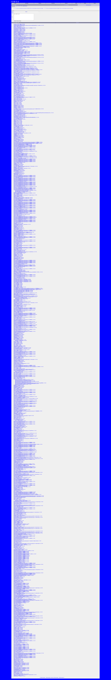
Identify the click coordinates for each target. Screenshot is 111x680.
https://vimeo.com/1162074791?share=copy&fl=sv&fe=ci (21, 493)
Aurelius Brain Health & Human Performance (19, 157)
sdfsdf (14, 452)
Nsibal (16, 560)
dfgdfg (14, 593)
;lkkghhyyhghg (15, 500)
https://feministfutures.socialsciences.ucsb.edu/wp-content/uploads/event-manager (24, 576)
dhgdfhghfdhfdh (16, 117)
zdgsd (14, 38)
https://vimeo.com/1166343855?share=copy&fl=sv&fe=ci (21, 173)
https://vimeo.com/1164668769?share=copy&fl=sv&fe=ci (21, 322)
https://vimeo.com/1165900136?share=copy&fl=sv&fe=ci (21, 232)
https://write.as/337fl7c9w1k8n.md (18, 75)
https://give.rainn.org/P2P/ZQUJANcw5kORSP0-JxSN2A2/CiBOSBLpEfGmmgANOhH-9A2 (25, 67)
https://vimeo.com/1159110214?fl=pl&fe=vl (19, 625)
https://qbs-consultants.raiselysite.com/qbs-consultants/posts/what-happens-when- (24, 55)
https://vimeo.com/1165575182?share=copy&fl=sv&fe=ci (21, 263)
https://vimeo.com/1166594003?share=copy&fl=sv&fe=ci (21, 168)
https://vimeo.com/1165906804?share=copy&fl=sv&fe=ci (21, 222)
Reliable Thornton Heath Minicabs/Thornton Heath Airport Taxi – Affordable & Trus (24, 124)
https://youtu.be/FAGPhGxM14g (18, 621)
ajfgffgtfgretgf (15, 671)
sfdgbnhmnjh (15, 54)
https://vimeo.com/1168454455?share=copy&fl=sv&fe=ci (21, 53)
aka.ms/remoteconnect (17, 549)
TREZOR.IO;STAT (16, 123)
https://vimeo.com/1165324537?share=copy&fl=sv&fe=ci (21, 277)
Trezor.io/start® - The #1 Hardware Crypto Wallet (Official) (21, 169)
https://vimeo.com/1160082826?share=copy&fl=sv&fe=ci (21, 579)
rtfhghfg (15, 499)
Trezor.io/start (15, 373)
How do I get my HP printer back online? (19, 209)
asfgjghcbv (15, 46)
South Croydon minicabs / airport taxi (18, 342)
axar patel (15, 39)
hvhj (14, 431)
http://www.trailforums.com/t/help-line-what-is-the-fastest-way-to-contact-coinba (24, 486)
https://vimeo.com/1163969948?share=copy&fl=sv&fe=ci (21, 377)
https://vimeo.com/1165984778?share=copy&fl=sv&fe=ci (21, 212)
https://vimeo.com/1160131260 (17, 564)
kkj (14, 106)
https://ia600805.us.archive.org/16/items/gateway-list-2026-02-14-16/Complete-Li (24, 300)
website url (15, 131)
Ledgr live (15, 488)
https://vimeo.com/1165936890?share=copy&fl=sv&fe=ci (21, 217)
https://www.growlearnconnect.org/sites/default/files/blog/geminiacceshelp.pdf (23, 636)
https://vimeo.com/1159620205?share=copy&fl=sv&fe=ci (21, 601)
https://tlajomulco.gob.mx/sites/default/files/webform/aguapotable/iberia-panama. (24, 470)
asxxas (15, 464)
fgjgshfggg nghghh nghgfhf (17, 317)
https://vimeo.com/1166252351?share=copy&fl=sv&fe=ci (21, 198)
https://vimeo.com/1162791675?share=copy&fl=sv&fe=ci (21, 445)
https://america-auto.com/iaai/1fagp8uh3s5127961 (20, 587)
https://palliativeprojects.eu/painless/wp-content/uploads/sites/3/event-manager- (24, 506)
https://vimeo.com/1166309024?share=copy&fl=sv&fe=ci (21, 191)
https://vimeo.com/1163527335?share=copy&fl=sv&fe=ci (21, 415)
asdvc (14, 68)
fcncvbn (15, 82)
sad (14, 558)
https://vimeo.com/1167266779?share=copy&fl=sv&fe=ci (21, 125)
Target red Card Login (17, 394)
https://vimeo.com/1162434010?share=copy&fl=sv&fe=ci (21, 468)
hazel (14, 370)
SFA (14, 121)
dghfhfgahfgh (15, 348)
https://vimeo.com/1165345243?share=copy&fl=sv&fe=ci (21, 273)
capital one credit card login (18, 396)
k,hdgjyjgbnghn (16, 616)
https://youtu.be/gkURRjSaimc (17, 600)
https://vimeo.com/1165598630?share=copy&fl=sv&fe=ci (21, 257)
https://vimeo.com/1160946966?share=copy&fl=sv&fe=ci (21, 550)
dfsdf (14, 184)
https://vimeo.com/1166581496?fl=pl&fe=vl (19, 156)
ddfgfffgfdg (15, 146)
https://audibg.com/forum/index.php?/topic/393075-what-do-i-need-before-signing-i (24, 484)
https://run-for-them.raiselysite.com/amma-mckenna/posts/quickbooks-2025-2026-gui (24, 154)
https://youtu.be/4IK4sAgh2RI (17, 536)
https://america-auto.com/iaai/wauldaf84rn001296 (20, 586)
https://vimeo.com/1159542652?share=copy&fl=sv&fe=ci (21, 611)
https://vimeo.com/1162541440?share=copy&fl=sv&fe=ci (21, 454)
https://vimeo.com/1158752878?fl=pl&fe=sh (19, 646)
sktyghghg (15, 640)
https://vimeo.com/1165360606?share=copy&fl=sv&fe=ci (21, 259)
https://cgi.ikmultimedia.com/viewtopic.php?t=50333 (52, 20)
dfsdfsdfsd (15, 369)
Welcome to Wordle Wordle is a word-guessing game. (20, 562)
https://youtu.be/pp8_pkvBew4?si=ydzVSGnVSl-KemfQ (21, 548)
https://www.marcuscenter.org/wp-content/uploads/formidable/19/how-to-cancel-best (24, 517)
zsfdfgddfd (15, 175)
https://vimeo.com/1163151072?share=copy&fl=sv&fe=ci (21, 433)
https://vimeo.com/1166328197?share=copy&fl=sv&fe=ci (21, 190)
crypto (14, 159)
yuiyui (14, 591)
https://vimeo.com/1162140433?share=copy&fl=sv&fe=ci (21, 479)
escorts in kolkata (16, 437)
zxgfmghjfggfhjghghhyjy (17, 501)
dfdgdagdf (15, 133)
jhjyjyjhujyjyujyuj (16, 344)
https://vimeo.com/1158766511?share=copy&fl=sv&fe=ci (21, 647)
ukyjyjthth (15, 677)
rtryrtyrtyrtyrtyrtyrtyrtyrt (16, 275)
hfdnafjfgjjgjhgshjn (16, 346)
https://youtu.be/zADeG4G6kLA (18, 485)
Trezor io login (15, 144)
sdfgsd (14, 305)
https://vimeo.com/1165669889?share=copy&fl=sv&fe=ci (21, 242)
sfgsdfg (15, 297)
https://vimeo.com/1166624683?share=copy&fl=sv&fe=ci (21, 158)
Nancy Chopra (15, 635)
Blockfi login (15, 571)
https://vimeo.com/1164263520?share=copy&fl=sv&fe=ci (21, 363)
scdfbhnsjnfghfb (16, 372)
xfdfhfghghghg (15, 674)
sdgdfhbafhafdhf (16, 239)
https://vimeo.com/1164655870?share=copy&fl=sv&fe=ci (21, 325)
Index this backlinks (16, 631)
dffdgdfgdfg (15, 179)
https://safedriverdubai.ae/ (18, 203)
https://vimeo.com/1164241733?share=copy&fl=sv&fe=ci (21, 364)
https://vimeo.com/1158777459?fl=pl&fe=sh (19, 645)
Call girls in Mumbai (16, 318)
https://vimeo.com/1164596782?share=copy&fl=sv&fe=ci (21, 335)
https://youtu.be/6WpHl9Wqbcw (18, 608)
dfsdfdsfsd (15, 84)
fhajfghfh (15, 265)
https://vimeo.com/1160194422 (17, 563)
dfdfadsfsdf (15, 245)
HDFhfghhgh (15, 266)
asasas (15, 109)
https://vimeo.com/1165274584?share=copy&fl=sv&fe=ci (21, 280)
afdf (14, 150)
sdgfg (14, 83)
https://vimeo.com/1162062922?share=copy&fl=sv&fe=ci (21, 496)
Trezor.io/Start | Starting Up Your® (18, 498)
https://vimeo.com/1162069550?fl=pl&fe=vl (19, 491)
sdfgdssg (15, 134)
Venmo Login (16, 352)
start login (15, 143)
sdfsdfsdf (15, 617)
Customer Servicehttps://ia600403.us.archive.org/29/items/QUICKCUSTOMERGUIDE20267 (25, 37)
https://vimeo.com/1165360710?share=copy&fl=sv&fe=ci (21, 272)
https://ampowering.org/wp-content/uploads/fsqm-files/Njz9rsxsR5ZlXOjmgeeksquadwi (24, 508)
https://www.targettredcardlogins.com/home (20, 393)
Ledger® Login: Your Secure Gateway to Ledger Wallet (20, 427)
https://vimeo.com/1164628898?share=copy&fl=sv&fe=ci (21, 333)
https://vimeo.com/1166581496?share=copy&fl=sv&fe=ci (21, 172)
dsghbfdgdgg (15, 267)
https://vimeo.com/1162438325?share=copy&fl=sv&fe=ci (21, 467)
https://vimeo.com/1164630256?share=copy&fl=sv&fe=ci (21, 334)
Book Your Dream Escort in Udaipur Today (19, 381)
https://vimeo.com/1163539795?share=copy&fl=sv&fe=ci (21, 413)
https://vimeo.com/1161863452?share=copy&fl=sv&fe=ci (21, 504)
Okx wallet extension (16, 375)
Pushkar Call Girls (16, 224)
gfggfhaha (15, 441)
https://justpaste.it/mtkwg (17, 165)
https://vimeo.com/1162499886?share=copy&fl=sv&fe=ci (21, 458)
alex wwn (15, 323)
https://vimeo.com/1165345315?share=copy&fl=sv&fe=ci (21, 274)
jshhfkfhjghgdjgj (16, 474)
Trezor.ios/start (16, 422)
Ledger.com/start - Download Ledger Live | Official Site (20, 461)
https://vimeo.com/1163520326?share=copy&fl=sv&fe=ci (21, 418)
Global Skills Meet (16, 128)
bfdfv (14, 271)
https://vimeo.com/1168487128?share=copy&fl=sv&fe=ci (21, 45)
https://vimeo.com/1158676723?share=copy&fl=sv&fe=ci (21, 666)
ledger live (15, 74)
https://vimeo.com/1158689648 (17, 659)
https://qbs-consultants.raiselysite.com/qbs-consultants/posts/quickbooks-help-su (24, 56)
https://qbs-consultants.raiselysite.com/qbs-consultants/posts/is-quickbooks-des (24, 58)
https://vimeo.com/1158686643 (17, 660)
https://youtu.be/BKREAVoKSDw (18, 598)
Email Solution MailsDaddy (17, 489)
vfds (14, 260)
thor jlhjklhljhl (15, 77)
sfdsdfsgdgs (15, 152)
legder (14, 480)
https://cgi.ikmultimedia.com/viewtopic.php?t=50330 (23, 20)
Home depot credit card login (18, 391)
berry (14, 183)
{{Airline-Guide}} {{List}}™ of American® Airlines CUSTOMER (21, 80)
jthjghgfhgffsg (15, 137)
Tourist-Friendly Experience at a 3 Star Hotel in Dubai (21, 202)
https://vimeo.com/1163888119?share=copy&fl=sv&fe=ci (21, 388)
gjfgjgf (14, 114)
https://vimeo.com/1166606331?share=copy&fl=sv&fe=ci (21, 163)
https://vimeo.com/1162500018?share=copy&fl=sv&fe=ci (21, 457)
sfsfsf (14, 294)
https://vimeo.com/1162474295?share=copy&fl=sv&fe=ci (21, 462)
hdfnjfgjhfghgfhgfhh (16, 185)
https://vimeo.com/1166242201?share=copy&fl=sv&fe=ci (21, 200)
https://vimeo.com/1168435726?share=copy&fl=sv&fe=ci (21, 50)
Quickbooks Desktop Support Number (18, 63)
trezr (14, 140)
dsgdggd (15, 135)
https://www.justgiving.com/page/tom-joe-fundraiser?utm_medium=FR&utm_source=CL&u (25, 66)
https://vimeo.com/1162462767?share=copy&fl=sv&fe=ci (21, 465)
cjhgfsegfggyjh (15, 559)
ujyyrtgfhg (15, 594)
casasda (15, 354)
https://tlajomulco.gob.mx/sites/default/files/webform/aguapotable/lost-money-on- (24, 540)
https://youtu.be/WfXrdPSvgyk (17, 656)
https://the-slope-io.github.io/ (17, 679)
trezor (14, 379)
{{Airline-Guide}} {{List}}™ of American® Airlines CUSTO (21, 78)
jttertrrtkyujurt (15, 619)
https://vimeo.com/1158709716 (17, 657)
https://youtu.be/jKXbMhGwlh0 (17, 595)
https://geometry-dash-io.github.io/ (18, 180)
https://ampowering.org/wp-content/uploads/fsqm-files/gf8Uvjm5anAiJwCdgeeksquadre (24, 507)
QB (14, 47)
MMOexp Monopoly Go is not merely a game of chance (21, 306)
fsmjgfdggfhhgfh (16, 473)
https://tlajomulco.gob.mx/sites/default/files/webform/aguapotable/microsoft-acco (24, 544)
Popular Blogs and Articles (18, 512)
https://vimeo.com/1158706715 (17, 658)
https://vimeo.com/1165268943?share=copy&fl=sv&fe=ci (21, 288)
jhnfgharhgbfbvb (16, 419)
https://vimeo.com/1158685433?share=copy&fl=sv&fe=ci (21, 661)
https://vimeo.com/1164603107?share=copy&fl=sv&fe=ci (21, 339)
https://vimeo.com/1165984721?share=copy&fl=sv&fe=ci (21, 211)
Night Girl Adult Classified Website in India (19, 387)
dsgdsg (15, 116)
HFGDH (15, 105)
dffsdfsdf (15, 521)
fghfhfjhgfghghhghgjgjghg (17, 439)
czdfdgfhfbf (15, 639)
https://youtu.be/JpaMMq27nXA (18, 477)
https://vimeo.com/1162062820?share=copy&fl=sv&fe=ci (21, 497)
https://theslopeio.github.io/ (17, 642)
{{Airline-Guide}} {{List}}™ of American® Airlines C (20, 49)
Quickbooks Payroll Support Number (18, 52)
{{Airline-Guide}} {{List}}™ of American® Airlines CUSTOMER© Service (22, 94)
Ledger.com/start (16, 357)
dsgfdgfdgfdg (15, 145)
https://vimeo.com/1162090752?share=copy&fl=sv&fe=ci (21, 483)
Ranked (15, 60)
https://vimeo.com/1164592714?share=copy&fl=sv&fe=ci (21, 343)
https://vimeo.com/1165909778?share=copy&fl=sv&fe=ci (21, 228)
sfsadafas (15, 113)
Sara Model (15, 597)
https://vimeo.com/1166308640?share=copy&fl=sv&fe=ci (21, 192)
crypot (14, 435)
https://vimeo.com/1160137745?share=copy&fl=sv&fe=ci (21, 577)
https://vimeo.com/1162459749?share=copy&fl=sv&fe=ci (21, 466)
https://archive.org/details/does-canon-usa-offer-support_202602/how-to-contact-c (24, 86)
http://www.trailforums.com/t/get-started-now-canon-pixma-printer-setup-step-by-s (24, 632)
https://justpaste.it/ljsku (17, 166)
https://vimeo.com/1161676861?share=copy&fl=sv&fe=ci (21, 519)
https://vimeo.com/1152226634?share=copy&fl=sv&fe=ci (21, 505)
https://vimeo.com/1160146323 (17, 573)
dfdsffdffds (15, 136)
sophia (14, 213)
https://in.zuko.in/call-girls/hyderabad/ (18, 361)
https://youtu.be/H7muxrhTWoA (18, 622)
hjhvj (14, 62)
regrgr (14, 578)
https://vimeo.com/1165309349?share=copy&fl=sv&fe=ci (21, 276)
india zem (15, 44)
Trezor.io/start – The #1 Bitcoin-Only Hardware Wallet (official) (21, 178)
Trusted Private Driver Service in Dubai (19, 201)
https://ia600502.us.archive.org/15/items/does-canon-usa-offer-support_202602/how (24, 81)
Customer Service (16, 36)
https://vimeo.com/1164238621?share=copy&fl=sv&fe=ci (21, 366)
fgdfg (14, 557)
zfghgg (14, 268)
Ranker (15, 459)
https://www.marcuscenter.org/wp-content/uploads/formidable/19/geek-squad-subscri (24, 513)
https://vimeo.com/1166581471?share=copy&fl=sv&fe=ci (21, 171)
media (14, 664)
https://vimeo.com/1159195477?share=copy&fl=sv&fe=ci (21, 624)
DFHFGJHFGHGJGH (16, 182)
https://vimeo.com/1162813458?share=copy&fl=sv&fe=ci (21, 442)
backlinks (15, 61)
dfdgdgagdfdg (15, 592)
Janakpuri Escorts (17, 310)
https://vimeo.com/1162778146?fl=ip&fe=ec (19, 446)
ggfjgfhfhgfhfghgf (16, 147)
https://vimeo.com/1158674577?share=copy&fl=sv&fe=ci (21, 669)
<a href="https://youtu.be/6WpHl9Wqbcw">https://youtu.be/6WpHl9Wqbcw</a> (24, 607)
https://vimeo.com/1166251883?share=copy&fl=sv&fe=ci (21, 196)
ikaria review (15, 551)
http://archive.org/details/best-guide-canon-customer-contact (21, 450)
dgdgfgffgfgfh (15, 148)
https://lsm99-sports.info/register (18, 129)
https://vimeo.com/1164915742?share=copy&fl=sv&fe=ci (21, 308)
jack (14, 251)
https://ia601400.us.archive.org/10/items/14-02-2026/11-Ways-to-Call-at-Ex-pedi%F (24, 301)
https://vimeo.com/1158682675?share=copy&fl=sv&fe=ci (21, 665)
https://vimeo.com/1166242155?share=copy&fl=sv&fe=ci (21, 188)
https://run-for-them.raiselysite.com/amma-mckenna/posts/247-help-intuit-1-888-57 (24, 155)
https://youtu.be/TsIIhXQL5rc (17, 613)
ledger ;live (15, 494)
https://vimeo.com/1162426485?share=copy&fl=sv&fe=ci (21, 471)
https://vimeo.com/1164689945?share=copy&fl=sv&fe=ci (21, 320)
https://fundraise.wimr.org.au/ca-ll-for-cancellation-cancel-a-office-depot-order (23, 469)
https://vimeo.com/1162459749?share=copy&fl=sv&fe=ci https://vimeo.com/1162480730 (25, 456)
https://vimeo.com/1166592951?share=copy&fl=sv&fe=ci (21, 167)
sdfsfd (14, 533)
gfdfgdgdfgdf (15, 532)
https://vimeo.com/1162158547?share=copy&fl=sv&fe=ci (21, 478)
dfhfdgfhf (15, 95)
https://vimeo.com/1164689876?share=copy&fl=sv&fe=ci (21, 321)
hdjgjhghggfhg (15, 349)
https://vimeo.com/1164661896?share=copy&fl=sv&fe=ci (21, 326)
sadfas (14, 429)
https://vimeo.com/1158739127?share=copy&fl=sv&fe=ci (21, 650)
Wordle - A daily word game (17, 438)
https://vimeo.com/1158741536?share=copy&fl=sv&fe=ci (21, 649)
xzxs (14, 380)
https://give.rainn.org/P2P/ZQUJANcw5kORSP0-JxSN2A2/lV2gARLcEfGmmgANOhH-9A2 (25, 73)
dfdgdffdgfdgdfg (16, 270)
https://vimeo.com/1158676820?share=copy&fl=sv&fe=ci (21, 668)
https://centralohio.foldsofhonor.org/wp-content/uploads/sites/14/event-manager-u (24, 612)
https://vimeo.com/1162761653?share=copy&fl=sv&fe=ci (21, 448)
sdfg (14, 284)
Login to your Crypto (16, 221)
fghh (14, 503)
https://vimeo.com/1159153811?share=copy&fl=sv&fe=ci (21, 628)
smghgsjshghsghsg (16, 398)
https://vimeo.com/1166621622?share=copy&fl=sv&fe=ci (21, 161)
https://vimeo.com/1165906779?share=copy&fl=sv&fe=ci (21, 230)
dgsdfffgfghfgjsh (16, 176)
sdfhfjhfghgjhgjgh (16, 451)
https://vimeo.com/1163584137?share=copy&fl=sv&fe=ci (21, 406)
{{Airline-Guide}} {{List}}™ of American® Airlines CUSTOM (21, 79)
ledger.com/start (16, 89)
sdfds (14, 186)
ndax (14, 356)
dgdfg (14, 111)
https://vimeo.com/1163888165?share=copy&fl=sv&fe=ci (21, 385)
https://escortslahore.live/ (17, 226)
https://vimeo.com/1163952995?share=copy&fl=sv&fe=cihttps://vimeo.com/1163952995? (25, 378)
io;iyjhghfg (15, 618)
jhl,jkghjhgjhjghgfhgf (16, 588)
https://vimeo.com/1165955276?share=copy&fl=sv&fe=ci (21, 215)
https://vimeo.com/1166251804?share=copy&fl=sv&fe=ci (21, 194)
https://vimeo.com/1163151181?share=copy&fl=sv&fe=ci (21, 434)
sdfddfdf (15, 132)
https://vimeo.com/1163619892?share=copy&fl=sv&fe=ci (21, 402)
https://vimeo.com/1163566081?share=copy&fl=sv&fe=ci (21, 408)
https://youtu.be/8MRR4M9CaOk (18, 546)
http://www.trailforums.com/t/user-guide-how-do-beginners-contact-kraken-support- (24, 529)
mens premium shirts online (17, 88)
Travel (14, 110)
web (14, 234)
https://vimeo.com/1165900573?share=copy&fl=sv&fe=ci (21, 231)
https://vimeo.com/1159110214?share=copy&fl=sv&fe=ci (21, 575)
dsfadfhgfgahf (15, 235)
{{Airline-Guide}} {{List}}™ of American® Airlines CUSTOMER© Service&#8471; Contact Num (25, 97)
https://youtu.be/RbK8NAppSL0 (18, 596)
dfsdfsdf (15, 534)
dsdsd (14, 70)
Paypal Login (15, 290)
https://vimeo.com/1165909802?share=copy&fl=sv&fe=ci (21, 225)
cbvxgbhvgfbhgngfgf (16, 522)
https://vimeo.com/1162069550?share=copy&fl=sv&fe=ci (21, 495)
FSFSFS (15, 328)
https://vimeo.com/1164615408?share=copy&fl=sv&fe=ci (21, 331)
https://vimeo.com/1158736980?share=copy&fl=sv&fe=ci (21, 652)
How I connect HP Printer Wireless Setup (19, 302)
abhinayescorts (16, 283)
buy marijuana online (16, 127)
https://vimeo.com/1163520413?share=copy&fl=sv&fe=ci (21, 417)
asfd (14, 376)
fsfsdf (14, 590)
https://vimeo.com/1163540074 (17, 409)
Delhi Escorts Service (16, 309)
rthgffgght (15, 644)
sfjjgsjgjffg (15, 101)
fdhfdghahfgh (15, 238)
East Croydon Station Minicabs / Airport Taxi (19, 244)
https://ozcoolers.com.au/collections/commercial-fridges (21, 410)
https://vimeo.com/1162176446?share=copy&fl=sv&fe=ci (21, 476)
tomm (14, 329)
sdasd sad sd (15, 250)
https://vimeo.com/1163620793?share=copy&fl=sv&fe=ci (21, 401)
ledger (14, 139)
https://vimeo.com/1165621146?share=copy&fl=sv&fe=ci (21, 248)
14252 (14, 141)
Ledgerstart (15, 368)
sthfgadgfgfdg (15, 347)
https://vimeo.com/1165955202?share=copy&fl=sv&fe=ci (21, 214)
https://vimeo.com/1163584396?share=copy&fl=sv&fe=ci (21, 404)
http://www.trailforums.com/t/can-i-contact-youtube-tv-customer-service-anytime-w (24, 555)
